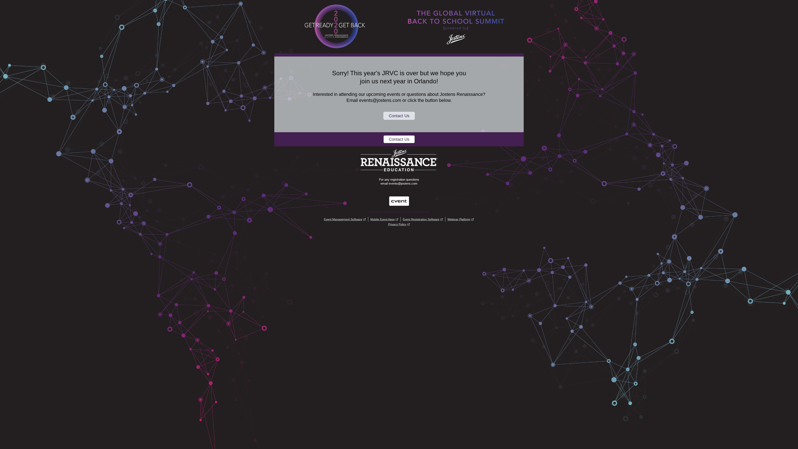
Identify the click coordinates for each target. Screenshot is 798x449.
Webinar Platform (458, 219)
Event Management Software (343, 219)
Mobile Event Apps (382, 219)
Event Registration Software (421, 219)
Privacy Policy (397, 224)
